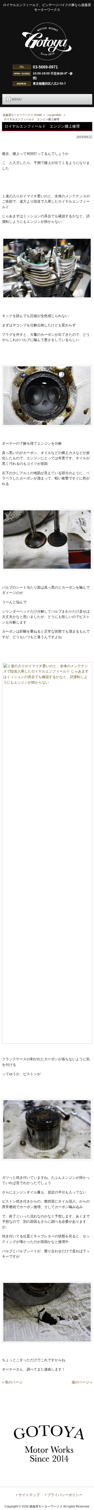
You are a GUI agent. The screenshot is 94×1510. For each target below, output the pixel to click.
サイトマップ (29, 1495)
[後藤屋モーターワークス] (47, 61)
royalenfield (54, 114)
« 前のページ (12, 1382)
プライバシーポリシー (64, 1495)
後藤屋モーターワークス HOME (22, 114)
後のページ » (82, 1382)
